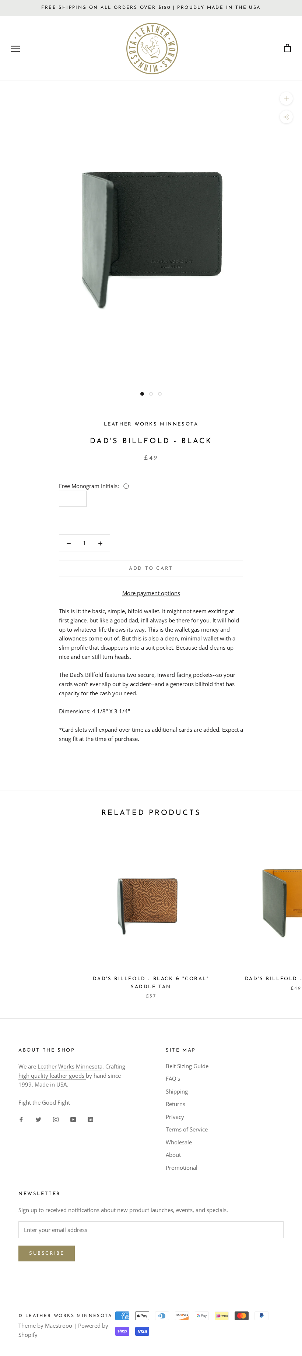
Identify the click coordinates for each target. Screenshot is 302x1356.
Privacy (175, 1116)
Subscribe (46, 1253)
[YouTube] (73, 1119)
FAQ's (173, 1078)
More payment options (151, 593)
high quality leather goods (52, 1075)
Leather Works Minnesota (70, 1066)
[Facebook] (21, 1119)
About (173, 1154)
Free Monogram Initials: (89, 486)
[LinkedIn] (90, 1119)
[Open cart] (287, 48)
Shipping (177, 1091)
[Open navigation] (15, 48)
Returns (175, 1104)
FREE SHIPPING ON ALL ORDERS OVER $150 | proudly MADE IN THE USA (150, 8)
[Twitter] (38, 1119)
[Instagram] (56, 1119)
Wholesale (179, 1142)
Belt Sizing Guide (187, 1066)
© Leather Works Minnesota (65, 1316)
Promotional (181, 1167)
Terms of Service (187, 1129)
